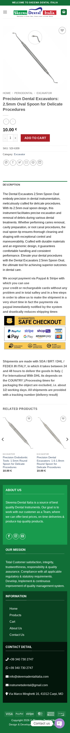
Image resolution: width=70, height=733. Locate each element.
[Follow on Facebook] (9, 536)
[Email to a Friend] (26, 163)
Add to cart (35, 138)
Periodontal (23, 93)
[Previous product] (13, 121)
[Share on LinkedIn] (40, 163)
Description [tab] (11, 184)
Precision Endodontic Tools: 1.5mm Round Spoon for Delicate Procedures (15, 462)
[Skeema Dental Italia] (35, 12)
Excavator (44, 93)
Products (15, 615)
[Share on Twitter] (20, 163)
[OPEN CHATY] (60, 723)
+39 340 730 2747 (21, 659)
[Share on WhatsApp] (6, 163)
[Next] (67, 447)
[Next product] (6, 121)
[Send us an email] (22, 536)
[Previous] (3, 447)
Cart (12, 621)
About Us (16, 628)
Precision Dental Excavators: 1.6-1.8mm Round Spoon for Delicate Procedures (50, 462)
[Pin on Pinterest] (33, 163)
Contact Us (17, 634)
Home (7, 93)
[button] (5, 11)
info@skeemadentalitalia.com (29, 676)
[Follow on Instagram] (16, 536)
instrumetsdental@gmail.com (28, 685)
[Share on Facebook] (13, 163)
